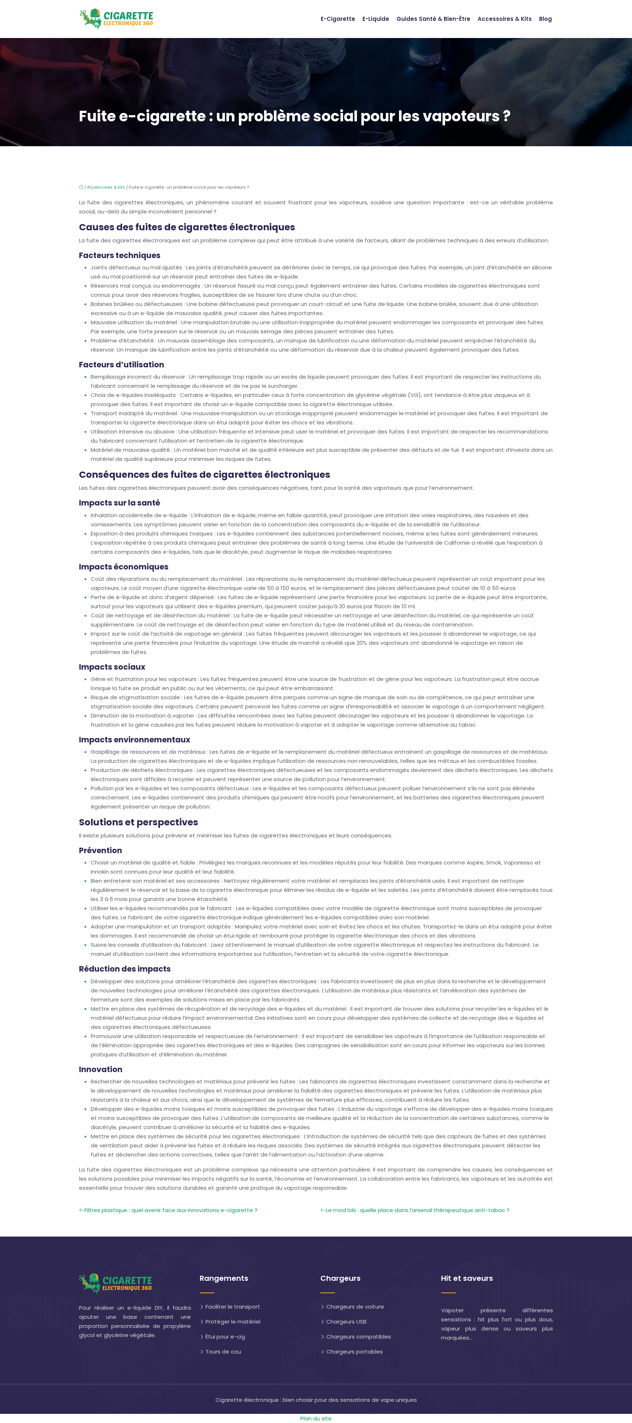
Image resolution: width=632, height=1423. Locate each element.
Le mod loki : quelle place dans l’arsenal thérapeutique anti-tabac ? (417, 1210)
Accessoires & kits (505, 19)
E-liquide (375, 19)
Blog (545, 19)
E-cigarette (338, 19)
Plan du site (316, 1418)
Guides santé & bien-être (433, 19)
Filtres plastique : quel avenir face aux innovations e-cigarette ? (170, 1210)
